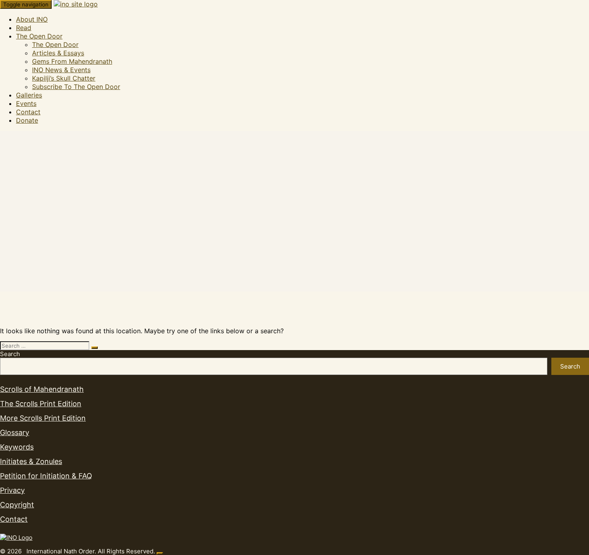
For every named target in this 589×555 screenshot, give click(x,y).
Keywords (17, 447)
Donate (27, 120)
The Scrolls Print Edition (40, 403)
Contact (28, 112)
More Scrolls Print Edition (43, 418)
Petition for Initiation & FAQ (46, 476)
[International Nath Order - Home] (16, 537)
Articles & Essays (58, 53)
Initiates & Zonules (31, 461)
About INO (32, 19)
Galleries (29, 95)
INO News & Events (61, 70)
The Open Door (39, 36)
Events (26, 103)
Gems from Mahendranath (72, 61)
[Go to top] (160, 553)
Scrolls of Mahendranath (42, 389)
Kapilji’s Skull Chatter (63, 78)
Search (10, 354)
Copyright (17, 504)
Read (23, 28)
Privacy (12, 490)
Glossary (14, 432)
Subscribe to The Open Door (76, 87)
